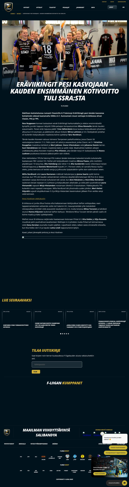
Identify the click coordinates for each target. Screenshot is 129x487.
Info (93, 7)
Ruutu (112, 1)
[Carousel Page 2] (62, 333)
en (123, 7)
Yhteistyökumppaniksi (39, 444)
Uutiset (26, 7)
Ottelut (39, 7)
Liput (111, 7)
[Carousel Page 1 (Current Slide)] (60, 333)
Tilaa (35, 372)
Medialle (22, 444)
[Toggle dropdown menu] (30, 7)
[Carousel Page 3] (64, 333)
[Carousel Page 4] (66, 333)
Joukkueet (80, 7)
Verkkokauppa (122, 1)
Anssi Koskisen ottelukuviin (33, 198)
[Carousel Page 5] (68, 333)
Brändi (55, 444)
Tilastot (52, 7)
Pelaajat (66, 7)
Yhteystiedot (9, 444)
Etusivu (13, 13)
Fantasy (104, 1)
